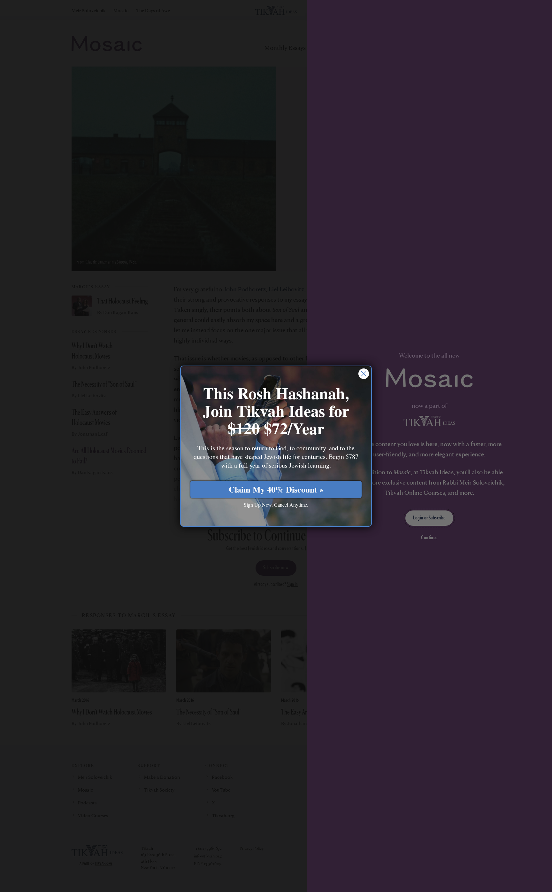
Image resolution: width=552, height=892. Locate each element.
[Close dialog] (363, 373)
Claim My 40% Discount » (276, 489)
